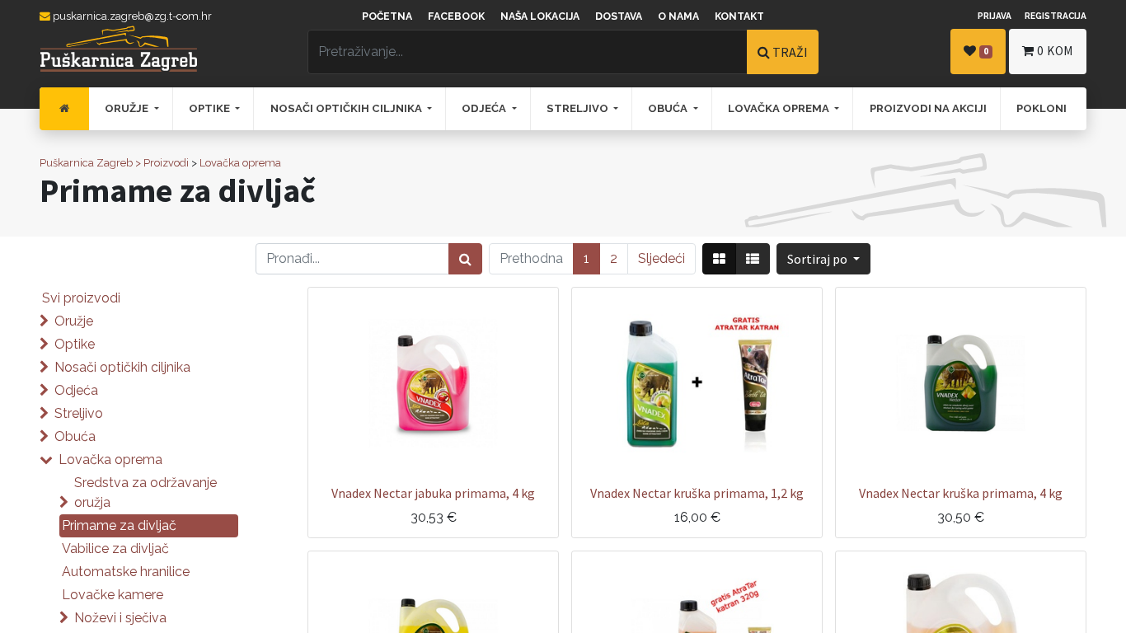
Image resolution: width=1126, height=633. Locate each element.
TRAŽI (789, 52)
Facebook (456, 16)
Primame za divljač (119, 525)
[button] (823, 258)
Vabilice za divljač (115, 548)
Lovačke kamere (112, 595)
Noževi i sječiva (120, 618)
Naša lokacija (539, 16)
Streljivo (78, 413)
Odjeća (76, 390)
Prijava (994, 16)
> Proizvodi (162, 163)
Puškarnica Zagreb (86, 163)
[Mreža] (719, 258)
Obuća (75, 436)
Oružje (73, 321)
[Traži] (465, 258)
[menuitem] (64, 108)
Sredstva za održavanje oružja (145, 492)
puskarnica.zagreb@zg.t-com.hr (131, 16)
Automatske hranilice (126, 571)
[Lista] (752, 258)
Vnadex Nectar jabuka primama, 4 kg (433, 493)
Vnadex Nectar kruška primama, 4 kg (961, 493)
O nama (678, 16)
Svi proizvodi (81, 298)
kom (1055, 51)
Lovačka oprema (240, 163)
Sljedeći (661, 258)
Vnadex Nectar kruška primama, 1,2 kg (697, 493)
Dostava (618, 16)
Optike (74, 344)
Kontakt (739, 16)
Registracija (1055, 16)
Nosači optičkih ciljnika (122, 367)
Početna (387, 16)
